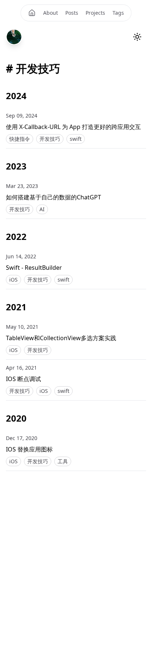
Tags (118, 12)
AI (42, 209)
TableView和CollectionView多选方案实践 (61, 338)
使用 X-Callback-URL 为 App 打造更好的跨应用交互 (73, 127)
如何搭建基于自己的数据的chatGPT (53, 197)
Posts (71, 12)
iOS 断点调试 (23, 379)
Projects (95, 12)
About (50, 12)
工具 (63, 461)
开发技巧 (49, 138)
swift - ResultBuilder (34, 268)
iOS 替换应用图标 (29, 449)
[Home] (32, 13)
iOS (13, 279)
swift (76, 138)
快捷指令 (19, 138)
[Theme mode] (137, 37)
